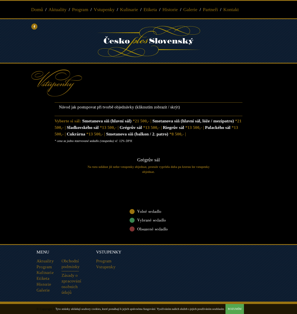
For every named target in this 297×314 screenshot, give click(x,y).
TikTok (69, 27)
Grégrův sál (140, 127)
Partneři (210, 9)
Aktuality (57, 9)
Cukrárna (85, 134)
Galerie (190, 9)
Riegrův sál (182, 127)
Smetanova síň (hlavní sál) (115, 120)
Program (80, 9)
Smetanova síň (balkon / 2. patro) (145, 134)
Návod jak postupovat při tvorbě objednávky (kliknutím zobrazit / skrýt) (119, 107)
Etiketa (150, 9)
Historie (170, 9)
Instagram (48, 27)
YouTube (41, 27)
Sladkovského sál (92, 127)
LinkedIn (62, 27)
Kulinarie (129, 9)
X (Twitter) (55, 27)
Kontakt (231, 9)
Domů (37, 9)
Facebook (34, 27)
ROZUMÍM (235, 309)
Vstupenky (104, 9)
